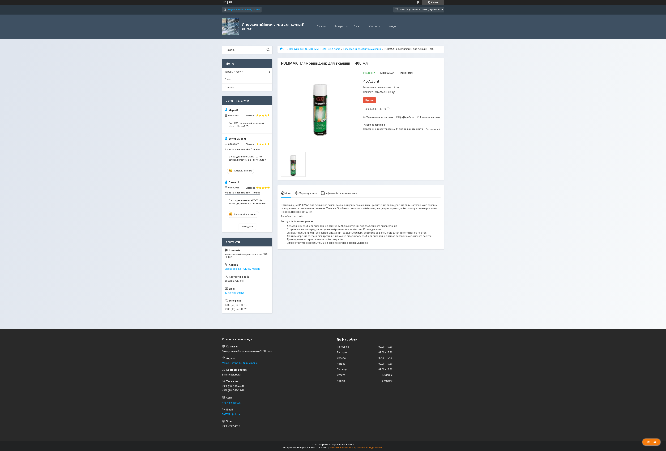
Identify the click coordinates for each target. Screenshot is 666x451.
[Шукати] (268, 50)
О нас (357, 26)
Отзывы (229, 87)
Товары (339, 26)
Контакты (375, 26)
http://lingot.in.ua (231, 402)
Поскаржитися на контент (342, 447)
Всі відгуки (247, 226)
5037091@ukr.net (234, 292)
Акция (392, 26)
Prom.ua (350, 444)
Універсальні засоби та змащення (362, 49)
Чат (654, 442)
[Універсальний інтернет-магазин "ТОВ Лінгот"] (230, 26)
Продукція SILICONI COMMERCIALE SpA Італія (314, 49)
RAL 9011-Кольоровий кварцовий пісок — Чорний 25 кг (246, 124)
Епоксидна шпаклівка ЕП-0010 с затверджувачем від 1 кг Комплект (247, 158)
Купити (369, 100)
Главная (321, 26)
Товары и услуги (234, 71)
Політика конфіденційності (370, 447)
